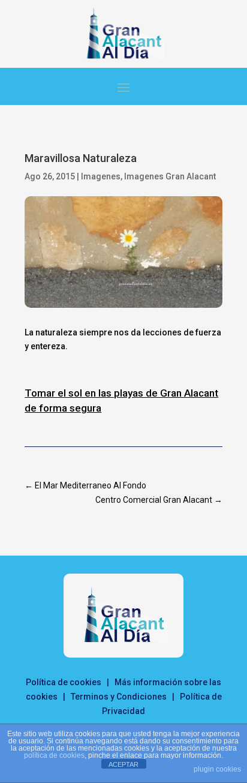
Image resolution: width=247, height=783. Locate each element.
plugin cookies (217, 769)
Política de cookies (63, 682)
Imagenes (101, 176)
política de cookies (54, 755)
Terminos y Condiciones (119, 696)
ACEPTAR (123, 764)
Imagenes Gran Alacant (170, 176)
